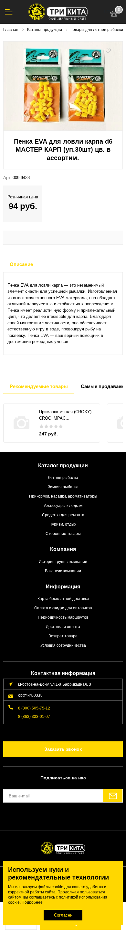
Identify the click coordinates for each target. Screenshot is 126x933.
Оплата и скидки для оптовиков (63, 608)
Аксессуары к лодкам (63, 505)
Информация (63, 586)
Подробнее (32, 902)
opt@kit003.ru (30, 695)
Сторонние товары (63, 533)
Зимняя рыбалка (63, 487)
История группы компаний (63, 561)
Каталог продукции (63, 465)
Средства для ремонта (63, 515)
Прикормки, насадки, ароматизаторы (63, 496)
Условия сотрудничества (63, 645)
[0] (114, 14)
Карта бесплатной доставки (63, 598)
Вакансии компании (63, 571)
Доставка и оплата (63, 626)
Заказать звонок (63, 749)
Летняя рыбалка (63, 477)
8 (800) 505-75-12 (34, 708)
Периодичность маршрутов (63, 617)
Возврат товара (63, 636)
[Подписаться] (112, 795)
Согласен (63, 915)
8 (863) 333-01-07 (34, 716)
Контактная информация (63, 673)
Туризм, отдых (63, 524)
